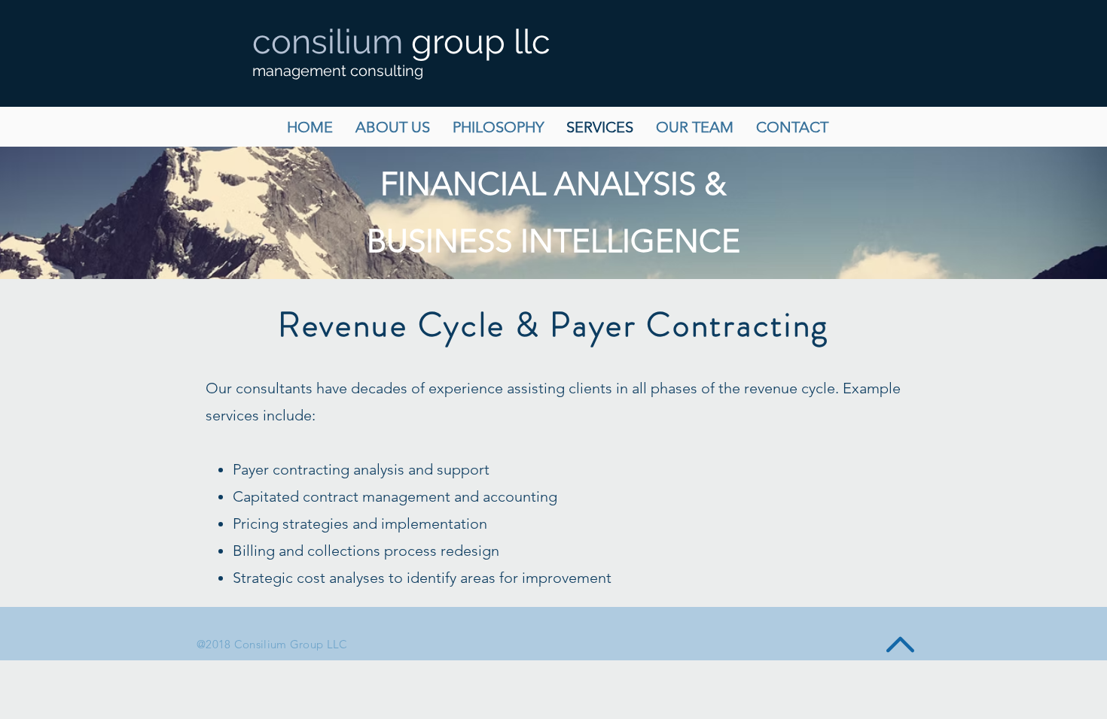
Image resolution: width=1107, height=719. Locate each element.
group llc (401, 42)
